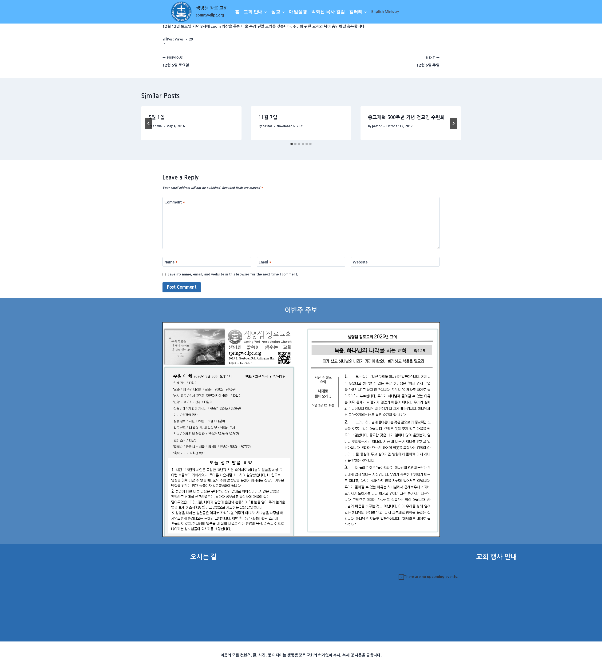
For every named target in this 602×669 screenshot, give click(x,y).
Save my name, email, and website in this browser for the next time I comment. (233, 274)
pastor (267, 126)
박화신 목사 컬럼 (328, 11)
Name (171, 262)
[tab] (291, 144)
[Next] (453, 123)
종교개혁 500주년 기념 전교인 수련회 (406, 117)
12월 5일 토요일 (175, 61)
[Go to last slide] (148, 123)
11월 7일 (267, 117)
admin (157, 126)
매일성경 (298, 11)
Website (360, 262)
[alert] (496, 577)
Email (265, 262)
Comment (174, 202)
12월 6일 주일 (428, 61)
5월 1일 (157, 117)
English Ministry (385, 11)
